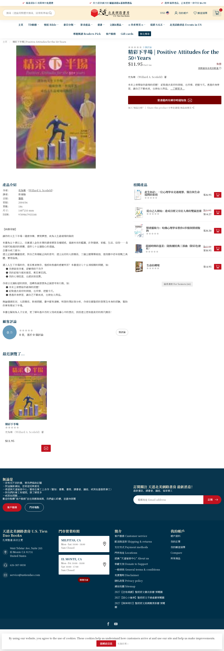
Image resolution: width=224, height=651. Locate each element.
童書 (99, 24)
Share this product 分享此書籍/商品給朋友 (169, 107)
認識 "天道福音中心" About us (132, 558)
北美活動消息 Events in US (186, 24)
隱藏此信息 (106, 643)
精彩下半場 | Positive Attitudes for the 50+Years (39, 41)
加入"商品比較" (136, 107)
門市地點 (34, 507)
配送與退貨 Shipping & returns (133, 541)
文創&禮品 (115, 24)
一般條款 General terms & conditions (137, 569)
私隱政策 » (123, 643)
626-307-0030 (18, 565)
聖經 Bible (50, 24)
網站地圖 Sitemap (125, 586)
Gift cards (127, 34)
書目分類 (68, 24)
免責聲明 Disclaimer (127, 575)
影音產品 (85, 24)
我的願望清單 (178, 547)
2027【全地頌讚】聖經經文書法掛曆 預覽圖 (139, 592)
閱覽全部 (84, 579)
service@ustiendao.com (25, 575)
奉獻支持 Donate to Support (131, 564)
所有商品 (175, 558)
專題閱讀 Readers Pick (87, 34)
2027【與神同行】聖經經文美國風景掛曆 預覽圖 (140, 605)
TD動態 (32, 24)
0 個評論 (147, 47)
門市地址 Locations (126, 552)
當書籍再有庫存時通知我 (172, 100)
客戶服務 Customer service (131, 536)
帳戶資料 (175, 536)
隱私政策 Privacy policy (129, 580)
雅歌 (20, 198)
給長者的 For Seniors (177, 284)
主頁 (20, 24)
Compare (176, 552)
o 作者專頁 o (135, 24)
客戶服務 (111, 34)
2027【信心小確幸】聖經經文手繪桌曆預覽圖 (139, 597)
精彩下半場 (11, 424)
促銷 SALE (156, 24)
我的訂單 (175, 541)
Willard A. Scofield (40, 190)
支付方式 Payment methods (131, 547)
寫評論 (122, 332)
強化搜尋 (145, 34)
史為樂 (22, 190)
